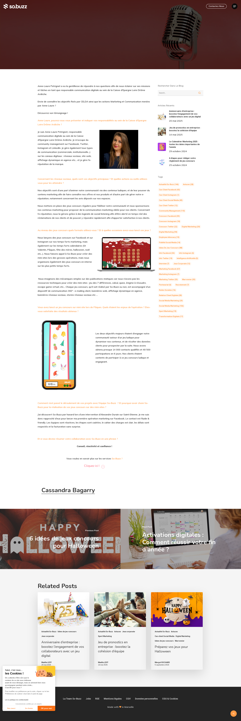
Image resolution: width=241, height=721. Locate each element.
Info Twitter (165, 258)
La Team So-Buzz (72, 698)
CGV (128, 698)
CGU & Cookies (170, 698)
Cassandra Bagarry (68, 490)
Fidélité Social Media (169, 243)
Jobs (88, 698)
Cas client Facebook (169, 190)
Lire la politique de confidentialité (16, 700)
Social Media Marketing (171, 301)
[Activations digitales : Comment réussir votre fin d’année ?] (180, 539)
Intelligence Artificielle (187, 258)
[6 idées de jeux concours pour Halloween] (60, 539)
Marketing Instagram (169, 274)
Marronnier (188, 279)
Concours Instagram (169, 221)
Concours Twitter (168, 227)
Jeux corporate (182, 264)
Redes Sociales (167, 290)
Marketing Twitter (168, 279)
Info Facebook (167, 253)
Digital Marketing (191, 227)
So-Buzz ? (117, 458)
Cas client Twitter (168, 206)
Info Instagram (186, 253)
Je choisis (29, 708)
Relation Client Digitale (170, 295)
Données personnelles (146, 698)
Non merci (11, 708)
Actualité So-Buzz (114, 45)
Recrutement (182, 285)
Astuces (188, 184)
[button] (234, 6)
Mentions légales (113, 698)
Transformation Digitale (171, 316)
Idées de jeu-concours (170, 248)
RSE (97, 698)
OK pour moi (46, 708)
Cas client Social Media (171, 200)
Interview (131, 45)
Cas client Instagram (169, 195)
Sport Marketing (167, 311)
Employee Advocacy (169, 237)
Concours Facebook (169, 216)
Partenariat (165, 285)
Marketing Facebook (169, 269)
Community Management (172, 211)
